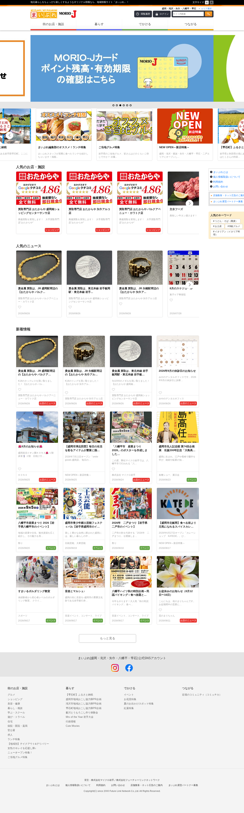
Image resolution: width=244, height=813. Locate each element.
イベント (129, 694)
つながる (191, 24)
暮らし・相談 (15, 708)
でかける (145, 24)
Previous (9, 135)
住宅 (10, 721)
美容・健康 (14, 703)
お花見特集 (130, 699)
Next (234, 135)
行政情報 (71, 721)
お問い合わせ (118, 785)
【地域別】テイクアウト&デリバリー (28, 743)
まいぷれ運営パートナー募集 (183, 785)
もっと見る (107, 638)
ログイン (164, 14)
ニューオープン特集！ (20, 752)
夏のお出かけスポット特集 (139, 703)
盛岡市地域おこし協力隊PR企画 (83, 699)
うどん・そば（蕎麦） (226, 221)
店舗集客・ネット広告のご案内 (147, 785)
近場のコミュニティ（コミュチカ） (202, 694)
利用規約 (100, 785)
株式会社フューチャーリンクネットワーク (138, 780)
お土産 (218, 226)
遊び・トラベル (16, 716)
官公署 (11, 730)
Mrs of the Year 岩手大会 (79, 716)
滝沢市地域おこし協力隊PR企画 (83, 703)
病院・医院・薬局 (17, 725)
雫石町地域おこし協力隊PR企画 (83, 708)
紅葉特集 (129, 708)
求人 (10, 734)
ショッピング (15, 699)
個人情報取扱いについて (78, 785)
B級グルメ (234, 226)
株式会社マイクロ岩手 (102, 780)
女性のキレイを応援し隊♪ (22, 748)
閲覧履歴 (145, 14)
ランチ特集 (14, 739)
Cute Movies (73, 725)
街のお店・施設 (53, 24)
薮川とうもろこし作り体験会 (82, 712)
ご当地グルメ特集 (17, 757)
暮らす (99, 24)
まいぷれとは (53, 785)
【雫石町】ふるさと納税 (79, 694)
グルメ (11, 694)
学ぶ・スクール (16, 712)
